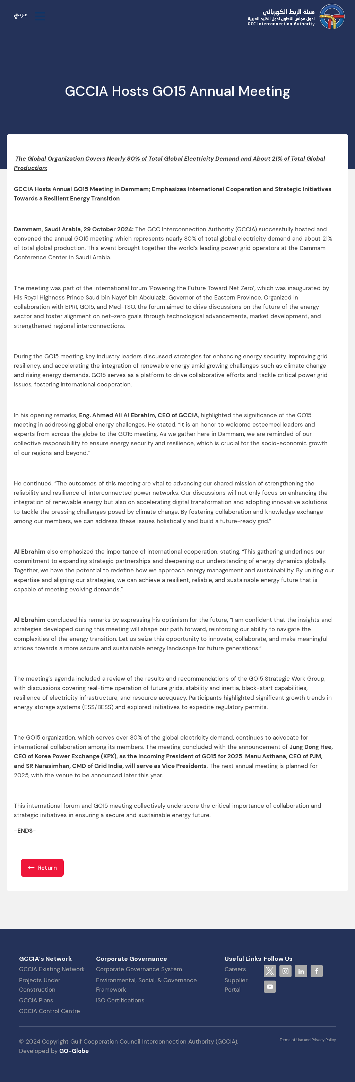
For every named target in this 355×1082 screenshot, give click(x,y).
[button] (42, 868)
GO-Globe (74, 1051)
